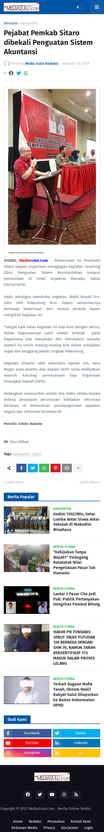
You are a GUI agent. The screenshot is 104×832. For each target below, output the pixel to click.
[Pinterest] (55, 468)
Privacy (49, 828)
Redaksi (35, 821)
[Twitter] (18, 73)
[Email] (67, 468)
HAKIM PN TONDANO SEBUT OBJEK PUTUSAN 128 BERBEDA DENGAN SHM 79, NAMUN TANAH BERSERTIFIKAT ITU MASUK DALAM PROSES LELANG (74, 647)
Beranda (10, 23)
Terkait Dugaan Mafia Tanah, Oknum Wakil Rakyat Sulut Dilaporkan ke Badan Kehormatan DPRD (75, 694)
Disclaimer (69, 828)
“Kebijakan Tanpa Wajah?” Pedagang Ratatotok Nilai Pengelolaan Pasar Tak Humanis (74, 562)
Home (18, 821)
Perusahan (56, 821)
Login (88, 828)
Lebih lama (89, 482)
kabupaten (29, 23)
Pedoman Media (24, 828)
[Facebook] (11, 73)
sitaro (37, 454)
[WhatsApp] (26, 73)
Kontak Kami (81, 821)
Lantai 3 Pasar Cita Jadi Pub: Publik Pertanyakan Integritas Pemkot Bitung (76, 599)
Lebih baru (14, 482)
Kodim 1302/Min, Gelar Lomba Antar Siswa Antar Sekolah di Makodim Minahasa (76, 522)
